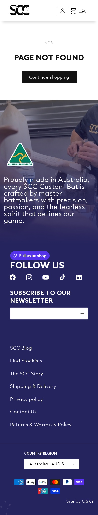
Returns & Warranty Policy (41, 424)
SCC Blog (21, 348)
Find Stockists (26, 360)
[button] (73, 10)
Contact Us (23, 411)
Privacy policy (26, 399)
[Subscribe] (82, 313)
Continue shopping (49, 77)
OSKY (88, 501)
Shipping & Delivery (33, 386)
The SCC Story (26, 373)
